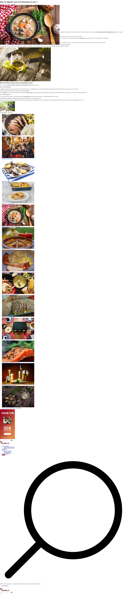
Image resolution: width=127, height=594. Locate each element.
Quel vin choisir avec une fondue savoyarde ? (10, 294)
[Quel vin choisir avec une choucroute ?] (18, 271)
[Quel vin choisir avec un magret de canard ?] (18, 135)
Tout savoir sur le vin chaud (7, 158)
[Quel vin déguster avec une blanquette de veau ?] (18, 225)
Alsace (27, 90)
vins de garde (82, 38)
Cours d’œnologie (7, 452)
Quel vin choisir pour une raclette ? (8, 340)
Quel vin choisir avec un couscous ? (8, 249)
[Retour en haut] (0, 593)
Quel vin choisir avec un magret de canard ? (10, 136)
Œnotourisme (4, 449)
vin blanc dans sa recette (51, 32)
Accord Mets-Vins (5, 453)
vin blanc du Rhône (26, 96)
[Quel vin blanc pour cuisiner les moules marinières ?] (18, 406)
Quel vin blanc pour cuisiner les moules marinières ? (11, 407)
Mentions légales (5, 585)
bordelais (5, 92)
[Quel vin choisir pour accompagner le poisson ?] (18, 361)
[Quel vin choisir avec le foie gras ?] (18, 316)
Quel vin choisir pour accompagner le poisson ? (11, 362)
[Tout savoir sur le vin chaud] (18, 157)
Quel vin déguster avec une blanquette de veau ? (11, 226)
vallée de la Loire (29, 92)
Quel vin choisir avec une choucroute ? (9, 272)
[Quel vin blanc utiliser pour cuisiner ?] (18, 384)
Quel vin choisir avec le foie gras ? (8, 317)
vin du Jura (3, 98)
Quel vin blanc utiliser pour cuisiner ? (9, 385)
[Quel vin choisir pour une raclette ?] (18, 339)
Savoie (9, 98)
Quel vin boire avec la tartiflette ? (8, 204)
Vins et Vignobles (5, 446)
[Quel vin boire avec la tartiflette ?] (18, 203)
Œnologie (4, 450)
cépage (2, 88)
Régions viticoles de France (9, 448)
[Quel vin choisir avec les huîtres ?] (18, 180)
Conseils (3, 454)
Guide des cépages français (9, 447)
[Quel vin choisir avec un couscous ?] (18, 248)
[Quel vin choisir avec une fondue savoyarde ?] (18, 293)
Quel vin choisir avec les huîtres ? (8, 181)
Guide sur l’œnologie (8, 451)
